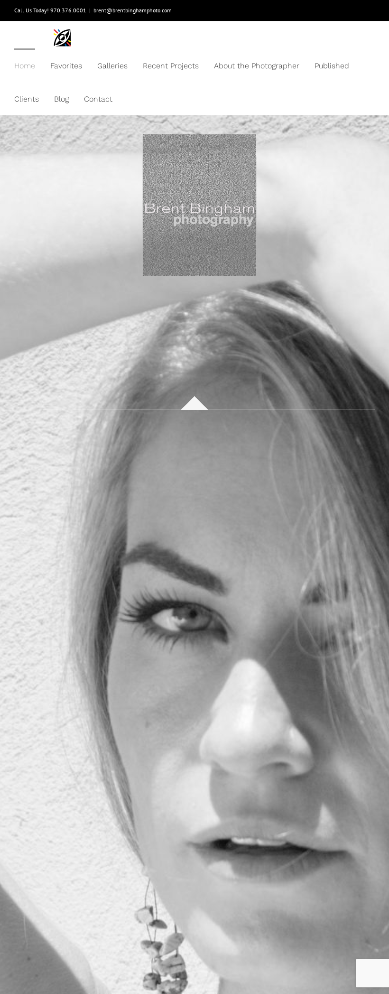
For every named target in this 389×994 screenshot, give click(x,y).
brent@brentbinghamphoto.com (132, 10)
